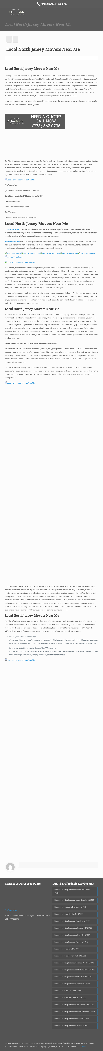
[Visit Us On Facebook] (30, 254)
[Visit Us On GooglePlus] (50, 254)
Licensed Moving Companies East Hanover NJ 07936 (74, 1012)
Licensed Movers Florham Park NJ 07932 (70, 956)
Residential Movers (12, 241)
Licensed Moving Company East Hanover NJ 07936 (74, 1005)
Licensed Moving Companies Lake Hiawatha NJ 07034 (72, 891)
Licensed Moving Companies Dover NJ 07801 (72, 1019)
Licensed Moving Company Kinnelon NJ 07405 (72, 921)
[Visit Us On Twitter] (13, 254)
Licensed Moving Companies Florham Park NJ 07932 (74, 970)
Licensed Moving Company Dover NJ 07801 (71, 1026)
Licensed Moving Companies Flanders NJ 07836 (73, 977)
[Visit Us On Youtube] (86, 254)
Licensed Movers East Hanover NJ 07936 (70, 998)
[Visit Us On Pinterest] (69, 254)
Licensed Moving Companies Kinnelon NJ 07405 (73, 928)
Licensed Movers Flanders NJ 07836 (68, 991)
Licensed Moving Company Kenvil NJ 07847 (71, 942)
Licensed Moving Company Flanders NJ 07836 (72, 984)
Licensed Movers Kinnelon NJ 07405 (68, 914)
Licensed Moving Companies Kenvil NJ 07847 (72, 935)
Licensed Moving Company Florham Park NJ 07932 (74, 963)
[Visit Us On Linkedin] (14, 257)
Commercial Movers (12, 229)
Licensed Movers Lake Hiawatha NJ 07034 (70, 907)
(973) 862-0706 (71, 96)
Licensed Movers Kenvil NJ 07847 (67, 949)
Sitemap (83, 1047)
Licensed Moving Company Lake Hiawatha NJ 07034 (74, 900)
